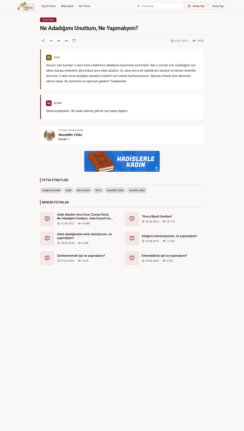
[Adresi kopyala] (51, 40)
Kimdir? (63, 139)
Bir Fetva (84, 6)
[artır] (66, 40)
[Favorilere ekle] (74, 40)
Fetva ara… (148, 6)
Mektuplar (67, 6)
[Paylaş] (43, 40)
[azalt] (58, 40)
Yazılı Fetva (48, 6)
